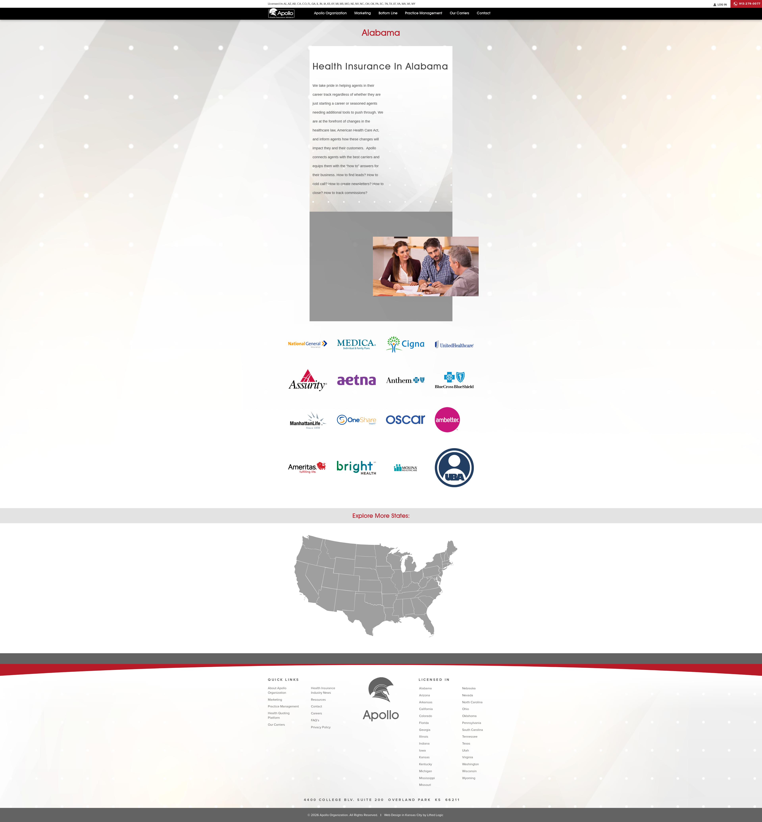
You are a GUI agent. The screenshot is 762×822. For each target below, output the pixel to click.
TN (386, 3)
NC (362, 3)
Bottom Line (388, 13)
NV (357, 3)
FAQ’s (315, 720)
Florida (424, 723)
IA (325, 3)
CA (299, 3)
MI (337, 3)
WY (413, 3)
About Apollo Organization (277, 690)
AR (294, 3)
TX (390, 3)
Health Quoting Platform (279, 715)
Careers (316, 713)
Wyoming (468, 778)
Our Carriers (459, 13)
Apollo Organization (330, 13)
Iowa (422, 750)
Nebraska (469, 688)
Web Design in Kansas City (403, 815)
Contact (483, 13)
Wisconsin (469, 771)
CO (304, 3)
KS (328, 3)
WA (404, 3)
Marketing (362, 13)
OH (367, 3)
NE (352, 3)
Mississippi (427, 778)
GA (314, 3)
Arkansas (425, 702)
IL (317, 3)
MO (347, 3)
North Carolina (472, 702)
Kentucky (425, 764)
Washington (470, 764)
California (426, 709)
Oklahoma (469, 716)
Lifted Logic (435, 815)
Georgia (424, 729)
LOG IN (722, 4)
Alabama (425, 688)
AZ (289, 3)
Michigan (425, 771)
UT (394, 3)
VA (398, 3)
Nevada (467, 695)
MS (341, 3)
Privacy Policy (321, 727)
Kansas (424, 757)
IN (321, 3)
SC (381, 3)
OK (372, 3)
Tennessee (469, 736)
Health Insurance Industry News (323, 690)
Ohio (465, 709)
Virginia (467, 757)
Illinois (423, 736)
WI (408, 3)
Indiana (424, 743)
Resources (318, 699)
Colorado (425, 716)
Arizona (424, 695)
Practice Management (423, 13)
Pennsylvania (471, 723)
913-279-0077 (750, 3)
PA (377, 3)
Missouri (425, 784)
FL (309, 3)
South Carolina (472, 729)
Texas (466, 743)
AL (285, 3)
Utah (465, 750)
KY (332, 3)
